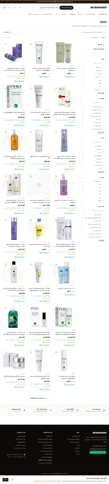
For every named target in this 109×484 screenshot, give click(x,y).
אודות (77, 454)
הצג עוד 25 (101, 132)
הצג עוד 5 (101, 240)
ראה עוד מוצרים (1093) (37, 398)
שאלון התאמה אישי (73, 439)
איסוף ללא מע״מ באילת (45, 439)
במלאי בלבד (94, 37)
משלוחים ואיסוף (47, 445)
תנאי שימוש (21, 436)
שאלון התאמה (90, 14)
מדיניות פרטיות (20, 439)
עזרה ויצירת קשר (33, 14)
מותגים (64, 14)
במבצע (103, 37)
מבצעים (72, 14)
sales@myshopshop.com (98, 449)
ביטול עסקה (21, 442)
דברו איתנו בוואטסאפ (97, 452)
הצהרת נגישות (21, 445)
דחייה (12, 480)
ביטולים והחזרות (47, 448)
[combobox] (14, 32)
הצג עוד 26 (101, 172)
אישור (5, 480)
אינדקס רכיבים (74, 442)
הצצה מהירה (63, 43)
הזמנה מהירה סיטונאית (45, 463)
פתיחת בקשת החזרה (46, 451)
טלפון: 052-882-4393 (99, 446)
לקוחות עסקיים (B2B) (45, 460)
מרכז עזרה (49, 436)
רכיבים (80, 14)
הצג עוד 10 (101, 93)
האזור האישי (48, 454)
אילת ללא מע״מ (47, 14)
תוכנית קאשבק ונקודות (45, 442)
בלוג (57, 14)
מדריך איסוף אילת (19, 448)
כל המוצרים (102, 14)
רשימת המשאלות (47, 457)
